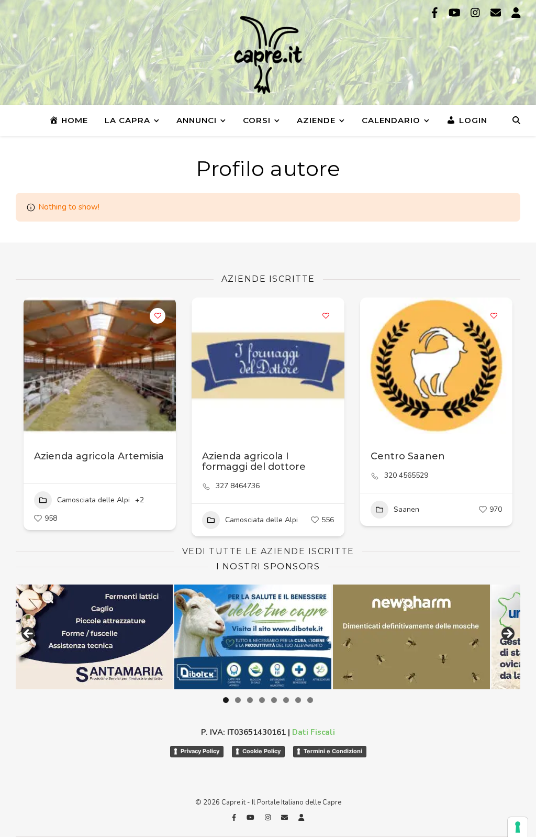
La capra (127, 120)
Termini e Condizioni (333, 751)
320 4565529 (406, 475)
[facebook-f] (436, 13)
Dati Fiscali (313, 732)
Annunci (196, 120)
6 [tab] (286, 700)
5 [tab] (274, 700)
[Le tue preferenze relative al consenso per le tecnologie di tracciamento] (518, 827)
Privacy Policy (200, 751)
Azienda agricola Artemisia (99, 456)
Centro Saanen (408, 456)
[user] (516, 13)
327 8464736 (238, 486)
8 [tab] (310, 700)
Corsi (257, 120)
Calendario (391, 120)
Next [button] (507, 634)
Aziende (316, 120)
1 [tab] (226, 700)
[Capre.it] (268, 55)
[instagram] (477, 13)
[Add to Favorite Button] (157, 316)
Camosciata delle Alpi (93, 500)
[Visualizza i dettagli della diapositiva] (103, 637)
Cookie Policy (261, 751)
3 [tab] (250, 700)
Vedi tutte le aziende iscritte (268, 551)
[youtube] (456, 13)
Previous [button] (29, 634)
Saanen (406, 509)
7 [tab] (298, 700)
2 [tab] (238, 700)
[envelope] (497, 13)
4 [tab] (262, 700)
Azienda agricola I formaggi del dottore (254, 461)
